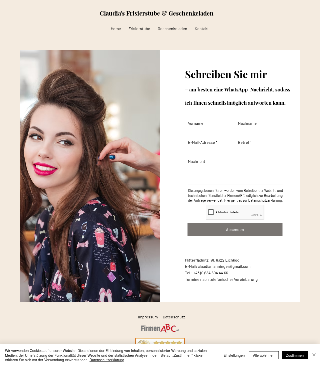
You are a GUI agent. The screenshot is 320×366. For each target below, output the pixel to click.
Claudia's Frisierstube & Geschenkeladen (157, 13)
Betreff (244, 142)
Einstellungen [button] (234, 355)
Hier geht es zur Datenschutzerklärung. (253, 200)
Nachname (247, 123)
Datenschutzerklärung (107, 359)
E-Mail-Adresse (201, 142)
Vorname (196, 123)
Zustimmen (295, 355)
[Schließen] (314, 355)
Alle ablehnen (263, 355)
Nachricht (196, 161)
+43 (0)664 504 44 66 (210, 272)
